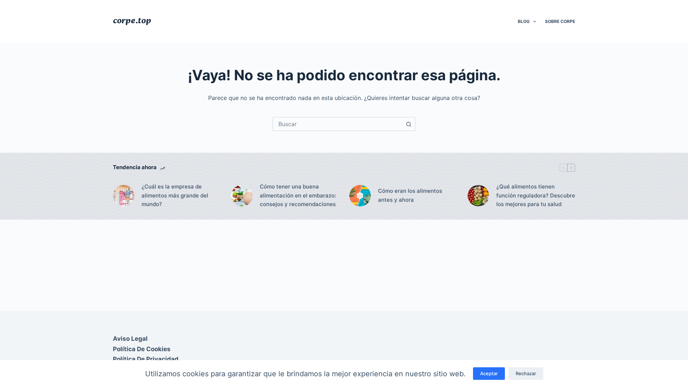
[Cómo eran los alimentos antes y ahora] (360, 195)
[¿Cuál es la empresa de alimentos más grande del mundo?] (123, 195)
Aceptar (489, 373)
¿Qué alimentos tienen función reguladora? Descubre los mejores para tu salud (535, 195)
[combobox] (337, 124)
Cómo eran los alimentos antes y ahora (410, 195)
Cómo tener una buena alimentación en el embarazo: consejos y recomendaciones (298, 195)
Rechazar (526, 373)
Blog (524, 21)
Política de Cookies (142, 349)
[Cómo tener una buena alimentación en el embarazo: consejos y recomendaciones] (242, 195)
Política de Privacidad (145, 359)
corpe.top (132, 21)
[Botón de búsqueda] (408, 124)
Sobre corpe (560, 21)
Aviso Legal (130, 338)
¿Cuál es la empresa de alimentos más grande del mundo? (175, 195)
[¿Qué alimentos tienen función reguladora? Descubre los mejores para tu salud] (478, 195)
